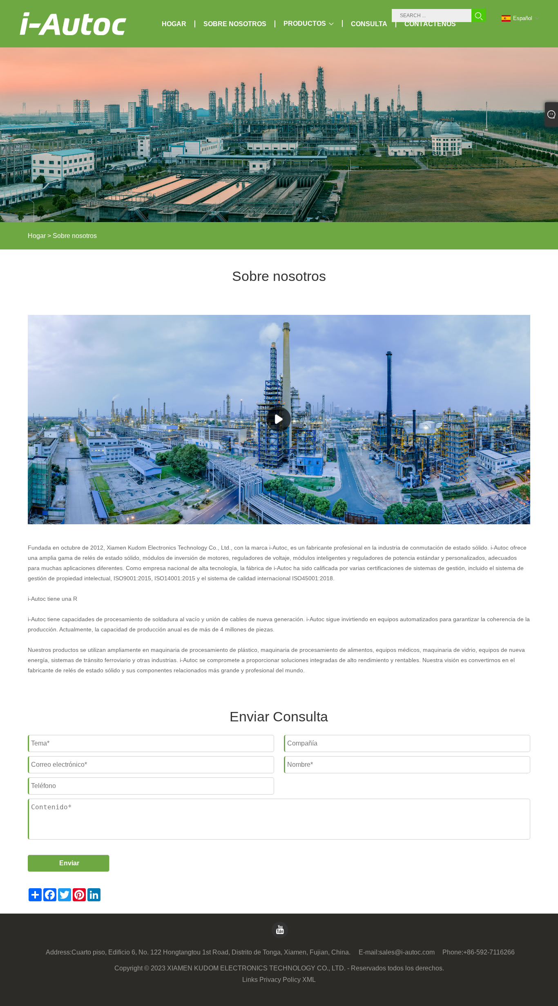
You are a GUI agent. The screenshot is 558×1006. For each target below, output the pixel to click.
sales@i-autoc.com (407, 952)
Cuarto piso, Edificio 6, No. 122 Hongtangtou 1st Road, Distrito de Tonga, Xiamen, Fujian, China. (210, 952)
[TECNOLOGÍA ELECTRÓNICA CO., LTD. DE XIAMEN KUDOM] (72, 23)
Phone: (452, 952)
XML (309, 979)
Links (250, 979)
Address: (58, 952)
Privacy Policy (280, 979)
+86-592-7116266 (489, 952)
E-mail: (369, 952)
